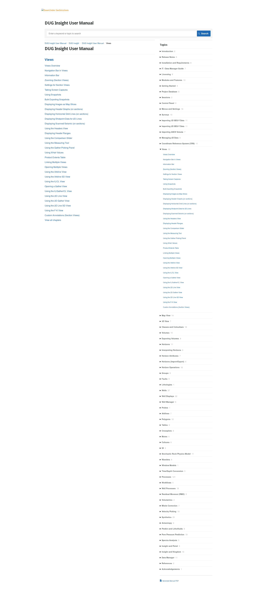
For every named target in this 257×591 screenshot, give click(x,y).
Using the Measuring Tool (57, 142)
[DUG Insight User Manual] (55, 10)
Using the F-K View (54, 210)
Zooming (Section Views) (57, 80)
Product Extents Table (55, 157)
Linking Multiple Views (55, 162)
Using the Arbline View (56, 171)
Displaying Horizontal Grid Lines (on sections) (66, 113)
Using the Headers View (56, 128)
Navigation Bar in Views (56, 70)
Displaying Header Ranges (58, 133)
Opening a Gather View (56, 186)
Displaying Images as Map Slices (60, 104)
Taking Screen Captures (56, 89)
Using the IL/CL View (55, 181)
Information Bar (52, 75)
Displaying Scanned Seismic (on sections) (65, 123)
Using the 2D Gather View (57, 200)
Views (49, 60)
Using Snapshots (53, 94)
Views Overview (52, 65)
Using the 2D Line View (56, 195)
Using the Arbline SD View (57, 176)
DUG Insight (74, 43)
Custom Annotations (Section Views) (62, 215)
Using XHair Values (54, 152)
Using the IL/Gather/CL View (58, 191)
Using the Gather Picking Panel (60, 147)
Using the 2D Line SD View (58, 205)
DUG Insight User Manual (55, 43)
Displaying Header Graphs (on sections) (64, 109)
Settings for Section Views (57, 84)
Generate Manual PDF (170, 581)
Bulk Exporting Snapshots (57, 99)
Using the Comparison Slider (58, 138)
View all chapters (53, 220)
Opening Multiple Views (56, 166)
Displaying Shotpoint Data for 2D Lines (63, 118)
